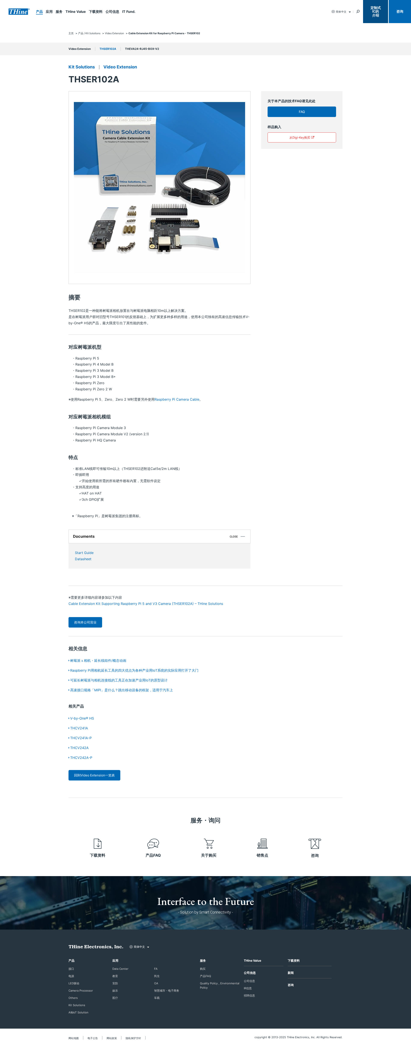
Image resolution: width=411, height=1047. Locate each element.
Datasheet (83, 559)
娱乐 (115, 990)
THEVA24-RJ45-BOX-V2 (142, 48)
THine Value (76, 11)
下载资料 (96, 11)
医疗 (115, 998)
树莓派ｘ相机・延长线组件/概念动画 (98, 660)
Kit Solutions (81, 67)
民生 (157, 976)
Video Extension (79, 48)
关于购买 (208, 855)
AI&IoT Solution (78, 1012)
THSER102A (108, 48)
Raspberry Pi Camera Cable (177, 399)
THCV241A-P (81, 738)
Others (73, 998)
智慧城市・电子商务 (166, 990)
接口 (71, 968)
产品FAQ (153, 855)
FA (156, 968)
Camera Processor (80, 990)
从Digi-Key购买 (299, 137)
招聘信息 (249, 995)
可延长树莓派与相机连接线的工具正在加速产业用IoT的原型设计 (119, 680)
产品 (39, 11)
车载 (157, 998)
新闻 (291, 972)
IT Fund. (129, 11)
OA (156, 983)
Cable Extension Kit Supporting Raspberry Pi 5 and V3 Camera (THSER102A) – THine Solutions (145, 603)
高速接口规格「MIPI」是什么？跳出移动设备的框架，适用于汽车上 (121, 690)
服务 (59, 11)
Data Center (120, 968)
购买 (203, 968)
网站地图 (73, 1038)
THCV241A (79, 728)
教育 (115, 976)
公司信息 (112, 11)
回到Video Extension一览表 (94, 775)
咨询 (400, 11)
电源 (71, 976)
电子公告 (93, 1038)
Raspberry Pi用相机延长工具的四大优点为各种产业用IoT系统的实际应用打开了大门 (134, 670)
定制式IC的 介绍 (376, 11)
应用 (49, 11)
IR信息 (248, 988)
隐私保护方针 (133, 1038)
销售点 (262, 855)
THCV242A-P (81, 757)
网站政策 (112, 1038)
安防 (115, 983)
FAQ (302, 112)
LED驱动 (73, 983)
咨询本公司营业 (85, 622)
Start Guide (84, 553)
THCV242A (79, 748)
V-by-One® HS (82, 718)
